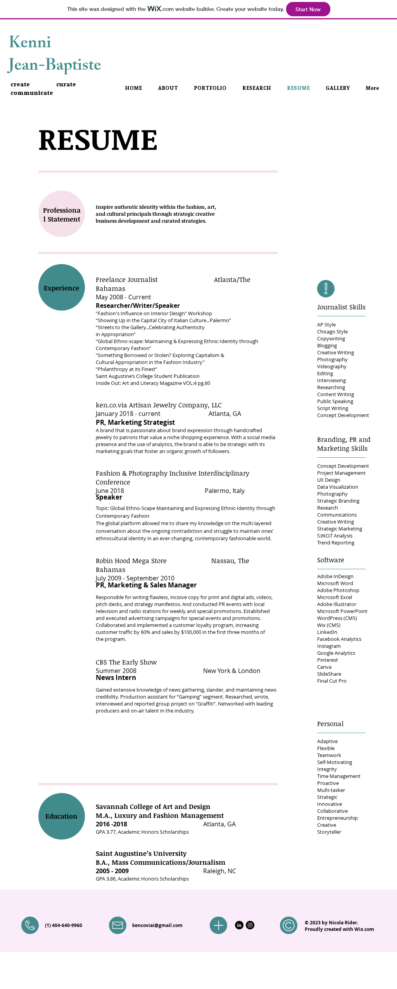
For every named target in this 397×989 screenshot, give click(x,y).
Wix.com (364, 929)
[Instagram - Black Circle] (250, 925)
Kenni (30, 44)
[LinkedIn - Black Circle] (239, 925)
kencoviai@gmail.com (157, 925)
